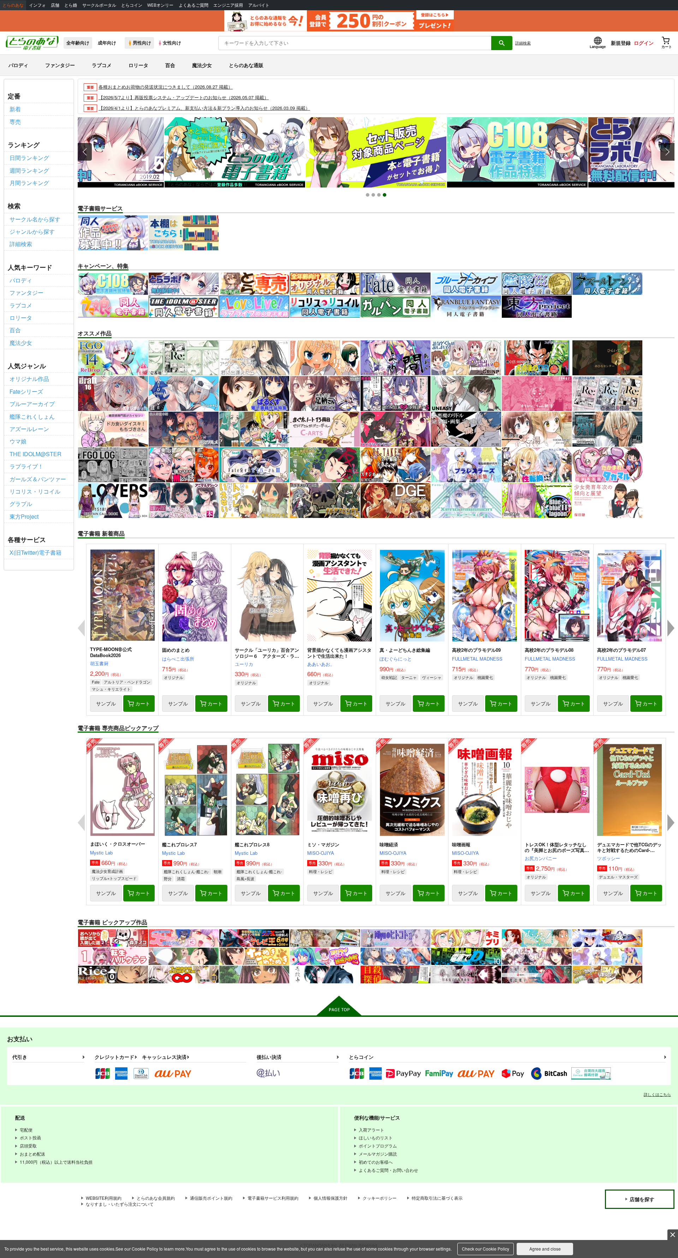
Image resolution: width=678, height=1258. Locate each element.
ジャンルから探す (32, 231)
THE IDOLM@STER (35, 454)
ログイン (644, 42)
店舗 (55, 5)
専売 (15, 122)
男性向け (142, 43)
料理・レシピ (320, 871)
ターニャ (409, 677)
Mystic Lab (101, 852)
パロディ (18, 64)
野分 (168, 878)
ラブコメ (102, 64)
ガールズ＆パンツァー (38, 479)
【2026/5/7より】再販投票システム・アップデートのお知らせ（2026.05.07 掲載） (184, 97)
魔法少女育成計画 (107, 871)
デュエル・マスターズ (618, 877)
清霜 (181, 878)
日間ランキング (29, 158)
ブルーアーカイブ (32, 404)
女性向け (172, 43)
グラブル (21, 504)
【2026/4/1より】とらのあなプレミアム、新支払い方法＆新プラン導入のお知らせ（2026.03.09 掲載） (204, 108)
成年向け (107, 43)
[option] (93, 152)
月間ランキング (29, 183)
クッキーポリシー (380, 1198)
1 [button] (368, 196)
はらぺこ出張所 (178, 658)
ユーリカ (244, 664)
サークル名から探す (35, 219)
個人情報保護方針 (330, 1198)
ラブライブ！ (26, 466)
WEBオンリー (160, 5)
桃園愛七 (485, 677)
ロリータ (138, 64)
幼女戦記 (389, 677)
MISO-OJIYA (320, 852)
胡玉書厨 (99, 663)
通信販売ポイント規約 (211, 1198)
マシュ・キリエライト (111, 689)
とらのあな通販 (246, 64)
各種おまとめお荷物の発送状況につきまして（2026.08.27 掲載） (166, 86)
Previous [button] (85, 152)
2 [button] (374, 196)
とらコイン (131, 5)
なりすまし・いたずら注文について (120, 1204)
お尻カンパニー (541, 858)
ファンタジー (60, 64)
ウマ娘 (18, 441)
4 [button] (385, 196)
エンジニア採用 (228, 5)
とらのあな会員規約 (156, 1198)
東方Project (24, 516)
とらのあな (13, 5)
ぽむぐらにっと (396, 658)
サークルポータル (99, 5)
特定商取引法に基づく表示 (437, 1198)
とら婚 (70, 5)
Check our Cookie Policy (485, 1249)
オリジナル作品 (29, 379)
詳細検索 (523, 43)
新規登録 (621, 42)
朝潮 (217, 871)
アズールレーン (29, 429)
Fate (96, 682)
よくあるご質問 (193, 5)
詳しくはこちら (657, 1094)
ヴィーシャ (431, 677)
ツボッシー (608, 858)
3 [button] (380, 196)
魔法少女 (202, 64)
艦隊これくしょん (32, 416)
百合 (170, 64)
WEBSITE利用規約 (103, 1198)
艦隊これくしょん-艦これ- (186, 871)
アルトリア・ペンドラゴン (127, 682)
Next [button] (667, 152)
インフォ (37, 5)
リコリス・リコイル (35, 491)
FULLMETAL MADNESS (477, 658)
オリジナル (173, 677)
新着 (15, 109)
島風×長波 (245, 878)
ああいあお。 (321, 664)
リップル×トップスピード (114, 878)
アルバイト (258, 5)
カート (142, 703)
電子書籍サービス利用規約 (273, 1198)
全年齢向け (77, 43)
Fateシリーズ (26, 391)
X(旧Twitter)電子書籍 (35, 552)
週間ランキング (29, 170)
